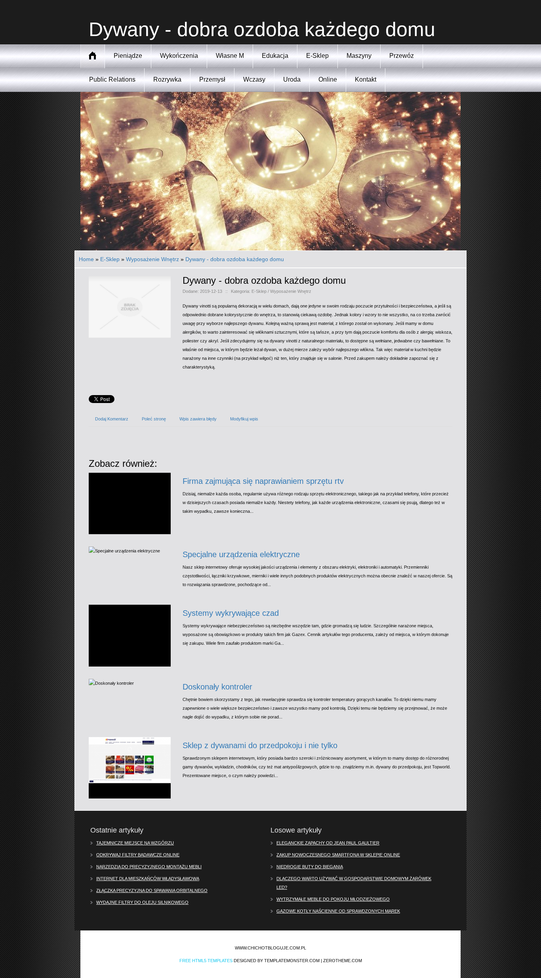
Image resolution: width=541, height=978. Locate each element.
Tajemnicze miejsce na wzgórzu (135, 842)
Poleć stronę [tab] (154, 418)
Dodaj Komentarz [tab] (111, 418)
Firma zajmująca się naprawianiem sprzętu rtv (263, 481)
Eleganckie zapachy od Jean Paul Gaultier (327, 842)
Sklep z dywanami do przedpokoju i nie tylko (260, 745)
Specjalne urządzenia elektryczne (241, 554)
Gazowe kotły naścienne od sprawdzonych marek (338, 911)
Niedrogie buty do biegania (309, 866)
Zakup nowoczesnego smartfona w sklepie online (338, 854)
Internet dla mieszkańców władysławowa (147, 878)
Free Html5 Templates (205, 960)
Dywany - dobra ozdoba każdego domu (234, 259)
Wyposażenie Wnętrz (152, 259)
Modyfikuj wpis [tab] (244, 418)
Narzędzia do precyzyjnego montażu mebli (149, 866)
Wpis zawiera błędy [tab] (198, 418)
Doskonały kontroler (217, 686)
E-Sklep (110, 259)
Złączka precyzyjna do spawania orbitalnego (152, 890)
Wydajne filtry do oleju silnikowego (142, 902)
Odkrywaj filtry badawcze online (137, 854)
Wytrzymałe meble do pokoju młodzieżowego (333, 899)
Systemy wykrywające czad (231, 613)
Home (86, 259)
